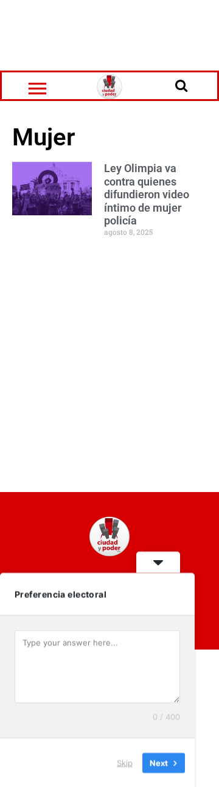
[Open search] (181, 85)
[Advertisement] (109, 33)
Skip (125, 762)
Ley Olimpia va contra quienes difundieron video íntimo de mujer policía (146, 194)
